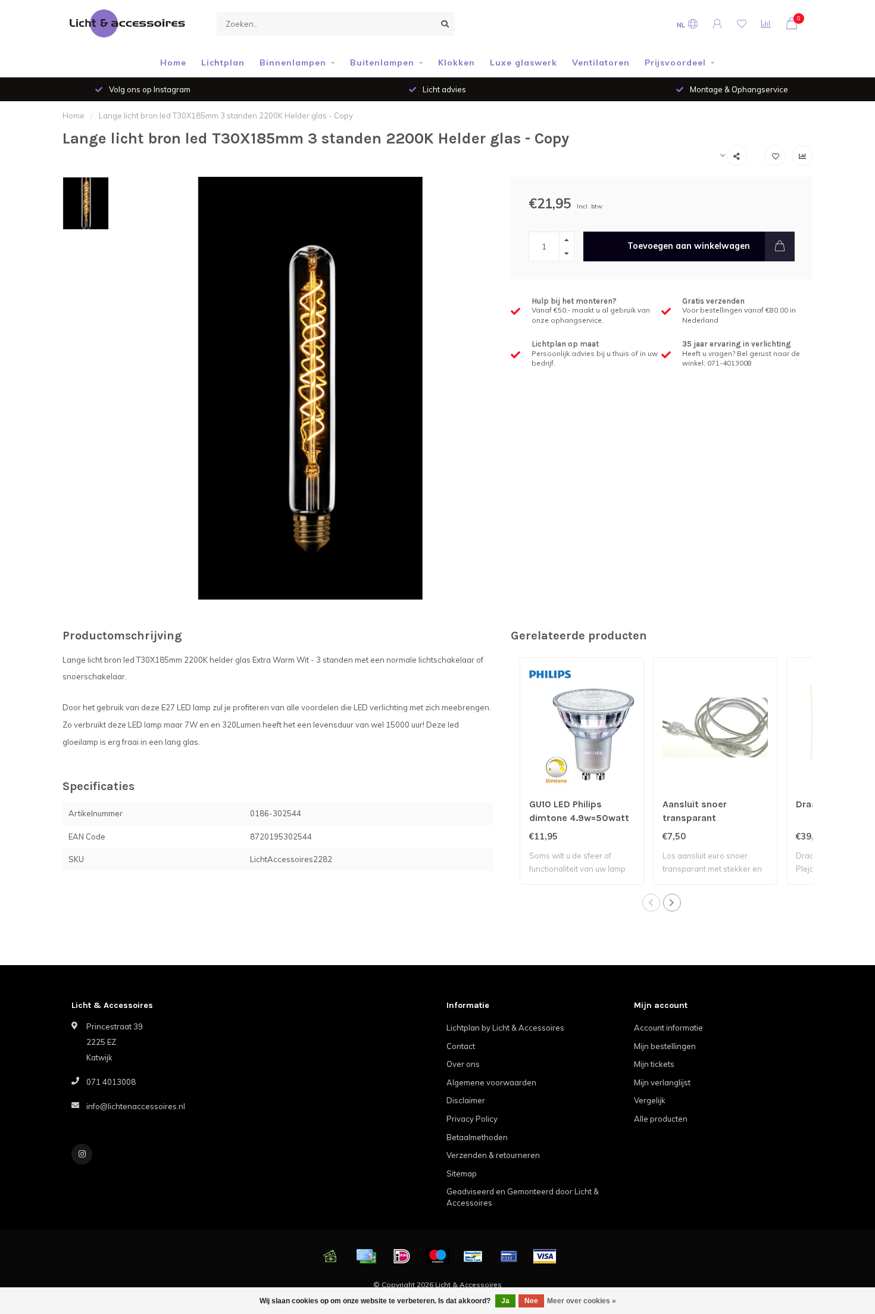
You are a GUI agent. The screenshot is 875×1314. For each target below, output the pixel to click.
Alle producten (661, 1118)
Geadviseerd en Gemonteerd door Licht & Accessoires (522, 1197)
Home (173, 62)
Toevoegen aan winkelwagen (688, 246)
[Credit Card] (366, 1256)
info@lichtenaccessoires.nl (135, 1106)
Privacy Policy (472, 1118)
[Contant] (330, 1256)
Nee (531, 1301)
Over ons (463, 1064)
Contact (460, 1046)
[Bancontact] (473, 1256)
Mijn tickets (654, 1064)
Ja (505, 1301)
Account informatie (668, 1027)
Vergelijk (649, 1100)
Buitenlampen (382, 62)
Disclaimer (465, 1100)
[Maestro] (437, 1256)
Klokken (456, 62)
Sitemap (461, 1173)
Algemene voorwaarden (491, 1082)
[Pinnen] (509, 1256)
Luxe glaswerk (523, 62)
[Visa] (545, 1256)
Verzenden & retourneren (493, 1155)
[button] (651, 903)
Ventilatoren (601, 62)
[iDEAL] (402, 1256)
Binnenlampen (293, 62)
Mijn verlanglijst (662, 1082)
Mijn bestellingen (665, 1046)
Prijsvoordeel (675, 62)
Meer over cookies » (581, 1301)
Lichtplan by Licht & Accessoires (505, 1027)
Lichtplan (223, 62)
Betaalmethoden (477, 1137)
